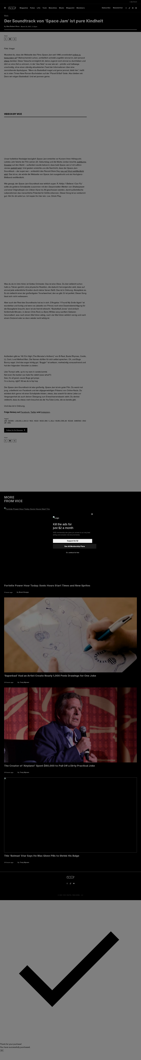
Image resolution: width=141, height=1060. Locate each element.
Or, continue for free (72, 552)
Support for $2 (72, 541)
